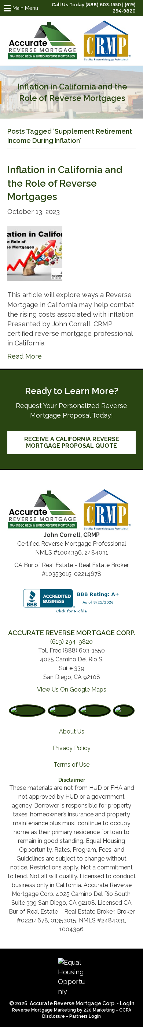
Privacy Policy (72, 748)
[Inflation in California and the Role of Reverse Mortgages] (34, 253)
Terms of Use (71, 764)
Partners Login (85, 1016)
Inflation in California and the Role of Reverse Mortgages (64, 183)
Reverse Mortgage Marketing (44, 1010)
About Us (71, 731)
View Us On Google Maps (71, 689)
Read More (24, 356)
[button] (71, 442)
